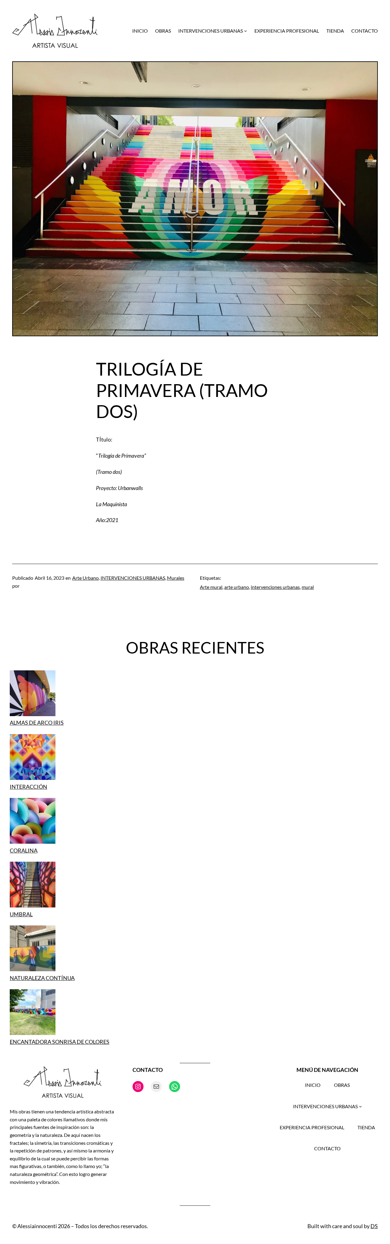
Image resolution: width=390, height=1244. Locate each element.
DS (374, 1226)
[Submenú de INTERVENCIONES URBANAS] (245, 30)
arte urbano (236, 587)
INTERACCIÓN (28, 786)
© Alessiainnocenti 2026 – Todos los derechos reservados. (80, 1226)
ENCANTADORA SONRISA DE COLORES (59, 1041)
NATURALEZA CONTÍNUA (42, 978)
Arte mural (211, 587)
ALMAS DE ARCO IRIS (37, 722)
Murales (175, 578)
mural (308, 587)
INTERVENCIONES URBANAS (133, 578)
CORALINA (23, 850)
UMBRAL (21, 914)
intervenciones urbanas (275, 587)
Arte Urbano (85, 578)
